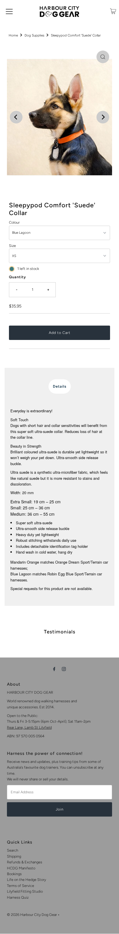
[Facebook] (54, 669)
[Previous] (16, 117)
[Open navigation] (9, 11)
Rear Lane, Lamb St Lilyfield (29, 727)
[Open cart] (113, 11)
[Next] (102, 117)
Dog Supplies (34, 35)
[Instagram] (64, 669)
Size (12, 245)
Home (13, 35)
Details (59, 386)
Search (12, 850)
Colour (14, 222)
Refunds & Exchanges (24, 862)
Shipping (14, 856)
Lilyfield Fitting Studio (25, 891)
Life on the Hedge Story (26, 879)
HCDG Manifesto (21, 868)
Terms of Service (20, 885)
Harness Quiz (18, 897)
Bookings (14, 874)
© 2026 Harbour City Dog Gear (32, 914)
